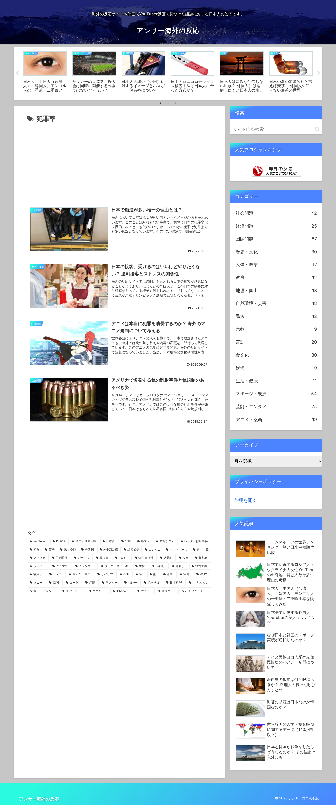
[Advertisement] (119, 161)
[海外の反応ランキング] (276, 170)
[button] (317, 129)
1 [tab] (160, 103)
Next (318, 73)
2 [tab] (168, 103)
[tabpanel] (45, 72)
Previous (17, 73)
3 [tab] (175, 103)
